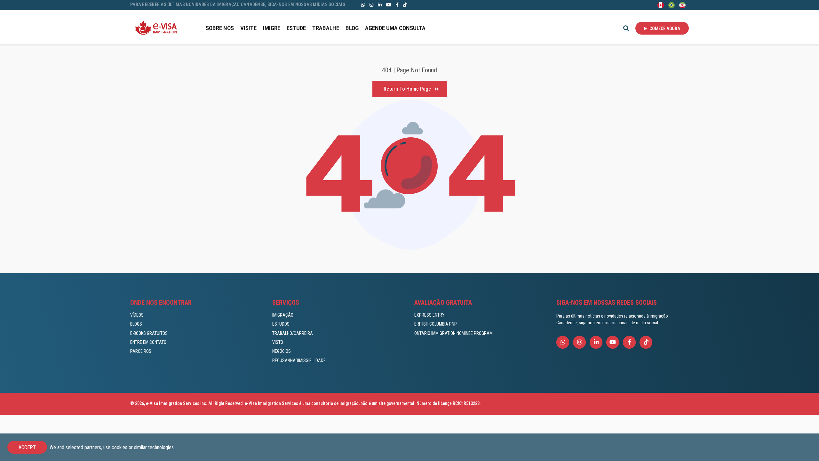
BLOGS (136, 324)
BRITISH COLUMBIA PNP (435, 324)
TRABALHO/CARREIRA (292, 333)
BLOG (352, 28)
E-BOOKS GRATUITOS (149, 333)
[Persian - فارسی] (682, 5)
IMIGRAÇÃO (282, 315)
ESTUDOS (281, 324)
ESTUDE (296, 28)
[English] (660, 5)
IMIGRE (271, 28)
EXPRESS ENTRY (429, 315)
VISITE (248, 28)
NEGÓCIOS (281, 351)
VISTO (277, 342)
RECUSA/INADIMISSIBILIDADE (299, 360)
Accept (27, 447)
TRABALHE (325, 28)
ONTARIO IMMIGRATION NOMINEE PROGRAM (453, 333)
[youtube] (388, 5)
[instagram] (371, 5)
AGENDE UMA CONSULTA (395, 28)
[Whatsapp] (363, 5)
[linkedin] (380, 5)
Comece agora (664, 28)
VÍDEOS (137, 315)
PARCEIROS (140, 351)
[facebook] (397, 5)
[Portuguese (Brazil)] (671, 5)
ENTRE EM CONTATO (148, 342)
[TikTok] (405, 5)
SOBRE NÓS (220, 28)
